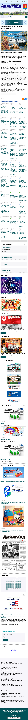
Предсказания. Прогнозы (8, 257)
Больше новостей (14, 241)
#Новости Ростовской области (9, 101)
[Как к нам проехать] (6, 1)
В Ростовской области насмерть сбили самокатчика (14, 195)
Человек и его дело (5, 459)
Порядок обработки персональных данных (11, 691)
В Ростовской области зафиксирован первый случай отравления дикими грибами (23, 197)
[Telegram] (26, 99)
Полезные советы (6, 249)
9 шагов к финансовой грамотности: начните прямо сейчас (13, 482)
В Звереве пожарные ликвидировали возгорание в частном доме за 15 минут (23, 235)
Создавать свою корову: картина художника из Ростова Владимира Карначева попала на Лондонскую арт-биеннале (5, 210)
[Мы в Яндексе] (24, 1)
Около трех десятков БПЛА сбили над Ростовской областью (14, 222)
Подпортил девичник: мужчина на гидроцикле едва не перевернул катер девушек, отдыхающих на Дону (5, 111)
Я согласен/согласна (14, 717)
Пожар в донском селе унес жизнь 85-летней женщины (23, 110)
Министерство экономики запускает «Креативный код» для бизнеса (13, 503)
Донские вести (16, 22)
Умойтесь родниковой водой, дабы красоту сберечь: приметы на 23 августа (23, 223)
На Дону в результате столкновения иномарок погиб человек (23, 136)
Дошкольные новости (6, 439)
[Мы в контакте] (17, 1)
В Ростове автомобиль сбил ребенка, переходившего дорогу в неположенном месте (23, 184)
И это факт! (4, 264)
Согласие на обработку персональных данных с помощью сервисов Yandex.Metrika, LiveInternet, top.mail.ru (12, 701)
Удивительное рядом (7, 270)
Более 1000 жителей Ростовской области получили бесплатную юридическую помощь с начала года (5, 184)
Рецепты (4, 251)
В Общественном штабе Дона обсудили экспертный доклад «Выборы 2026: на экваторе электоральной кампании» (13, 616)
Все (24, 405)
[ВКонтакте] (25, 99)
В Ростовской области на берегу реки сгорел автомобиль (13, 183)
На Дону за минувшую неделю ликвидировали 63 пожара (14, 110)
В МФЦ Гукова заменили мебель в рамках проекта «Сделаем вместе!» (23, 152)
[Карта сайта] (11, 1)
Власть (8, 22)
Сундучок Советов (6, 247)
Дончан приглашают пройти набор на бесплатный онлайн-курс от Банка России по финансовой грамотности (23, 169)
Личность (3, 423)
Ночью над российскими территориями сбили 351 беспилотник (4, 135)
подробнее (10, 711)
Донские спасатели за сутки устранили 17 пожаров (14, 208)
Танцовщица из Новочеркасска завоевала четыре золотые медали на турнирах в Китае (5, 166)
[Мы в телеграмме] (26, 1)
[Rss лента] (15, 1)
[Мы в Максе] (22, 1)
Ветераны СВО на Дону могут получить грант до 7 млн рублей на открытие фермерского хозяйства (5, 235)
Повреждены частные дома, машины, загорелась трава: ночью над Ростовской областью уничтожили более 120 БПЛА (14, 138)
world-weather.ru (13, 650)
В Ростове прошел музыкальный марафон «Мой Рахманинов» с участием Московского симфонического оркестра (14, 169)
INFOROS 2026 (14, 708)
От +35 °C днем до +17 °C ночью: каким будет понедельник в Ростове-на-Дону (5, 151)
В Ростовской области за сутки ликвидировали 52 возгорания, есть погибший (14, 124)
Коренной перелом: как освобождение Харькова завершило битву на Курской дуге (23, 210)
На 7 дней (13, 649)
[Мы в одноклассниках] (19, 1)
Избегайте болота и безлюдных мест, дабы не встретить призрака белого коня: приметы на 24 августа (14, 154)
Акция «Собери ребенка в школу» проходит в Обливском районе (12, 530)
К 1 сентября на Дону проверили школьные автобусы (14, 234)
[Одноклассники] (23, 99)
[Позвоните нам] (8, 1)
